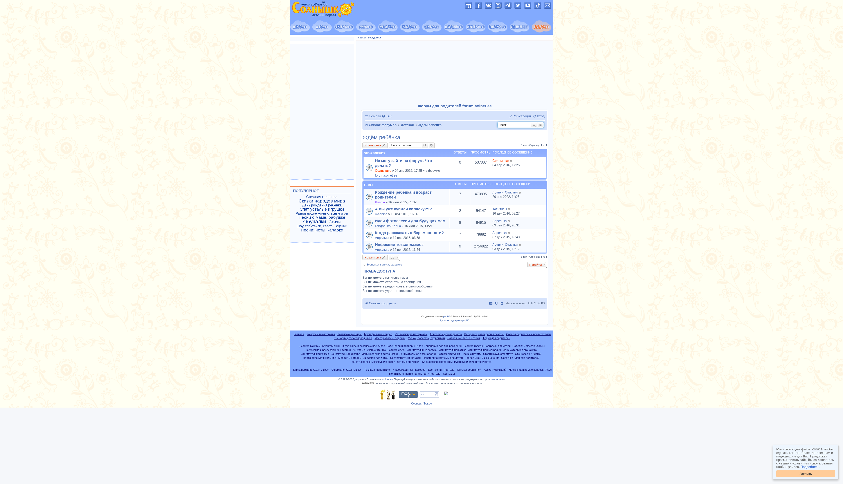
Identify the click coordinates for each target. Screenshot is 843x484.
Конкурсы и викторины (321, 334)
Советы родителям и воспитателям (528, 334)
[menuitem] (387, 116)
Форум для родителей (496, 338)
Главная (361, 37)
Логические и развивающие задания (328, 350)
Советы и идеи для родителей (520, 357)
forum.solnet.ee (386, 175)
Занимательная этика (452, 350)
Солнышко (383, 170)
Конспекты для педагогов (446, 334)
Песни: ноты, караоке (322, 230)
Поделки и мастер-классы (528, 346)
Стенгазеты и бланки (528, 353)
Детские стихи (396, 350)
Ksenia (380, 202)
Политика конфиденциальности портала (414, 373)
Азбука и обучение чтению (369, 350)
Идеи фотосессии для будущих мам (410, 221)
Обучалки (314, 222)
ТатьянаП (499, 209)
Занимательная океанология (418, 353)
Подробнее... (810, 466)
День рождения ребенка (322, 205)
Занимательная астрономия (380, 353)
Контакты (449, 373)
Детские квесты (473, 346)
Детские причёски (408, 361)
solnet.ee (387, 379)
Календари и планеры (401, 346)
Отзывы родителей (469, 369)
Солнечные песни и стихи (463, 338)
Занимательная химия (315, 353)
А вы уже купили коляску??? (403, 209)
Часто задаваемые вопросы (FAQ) (530, 369)
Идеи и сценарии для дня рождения (439, 346)
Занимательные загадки (422, 350)
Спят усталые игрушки (322, 209)
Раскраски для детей (498, 346)
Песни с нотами (471, 353)
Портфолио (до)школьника (320, 357)
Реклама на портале (377, 369)
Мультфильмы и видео (378, 334)
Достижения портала (441, 369)
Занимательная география (485, 350)
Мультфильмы (331, 346)
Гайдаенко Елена (388, 226)
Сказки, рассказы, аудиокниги (426, 338)
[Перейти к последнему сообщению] (511, 161)
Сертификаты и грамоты (405, 357)
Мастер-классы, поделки (390, 338)
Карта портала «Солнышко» (311, 369)
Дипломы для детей (375, 357)
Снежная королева (321, 197)
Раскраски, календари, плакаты (484, 334)
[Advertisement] (454, 72)
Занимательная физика (345, 353)
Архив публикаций (495, 369)
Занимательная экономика (520, 350)
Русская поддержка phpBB (454, 320)
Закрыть (806, 473)
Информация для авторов (409, 369)
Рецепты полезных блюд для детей (373, 361)
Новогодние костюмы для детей (443, 357)
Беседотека (374, 37)
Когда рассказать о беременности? (409, 232)
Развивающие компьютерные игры (322, 213)
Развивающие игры (349, 334)
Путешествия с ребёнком (436, 361)
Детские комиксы (310, 346)
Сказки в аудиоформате (498, 353)
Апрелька (499, 221)
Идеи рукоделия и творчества (473, 361)
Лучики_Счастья (505, 192)
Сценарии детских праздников (353, 338)
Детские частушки (449, 353)
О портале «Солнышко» (346, 369)
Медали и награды (350, 357)
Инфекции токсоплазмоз (399, 244)
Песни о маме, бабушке (322, 217)
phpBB (446, 316)
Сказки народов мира (322, 201)
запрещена (497, 379)
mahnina (381, 214)
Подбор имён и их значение (482, 357)
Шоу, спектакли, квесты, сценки (322, 226)
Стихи (335, 222)
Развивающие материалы (411, 334)
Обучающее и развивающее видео (363, 346)
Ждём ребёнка (381, 137)
